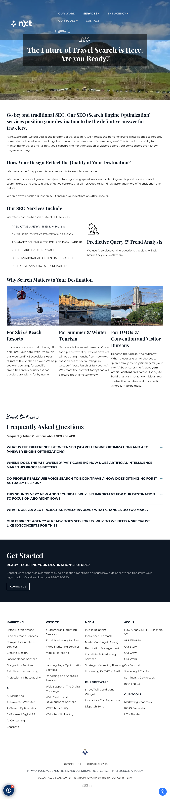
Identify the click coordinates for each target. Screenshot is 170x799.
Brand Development (20, 629)
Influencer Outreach (98, 636)
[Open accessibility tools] (163, 792)
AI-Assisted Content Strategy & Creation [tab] (43, 234)
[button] (8, 790)
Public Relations (95, 629)
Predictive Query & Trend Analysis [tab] (38, 226)
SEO (48, 659)
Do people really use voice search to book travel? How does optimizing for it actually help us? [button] (82, 481)
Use (95, 770)
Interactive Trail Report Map (103, 700)
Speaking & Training (137, 671)
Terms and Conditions (76, 770)
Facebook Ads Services (22, 659)
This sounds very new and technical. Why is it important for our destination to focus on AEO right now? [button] (81, 496)
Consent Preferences (115, 770)
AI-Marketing (15, 695)
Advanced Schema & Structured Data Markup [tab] (47, 242)
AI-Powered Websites (21, 702)
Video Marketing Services (63, 646)
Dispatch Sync (94, 706)
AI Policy (137, 770)
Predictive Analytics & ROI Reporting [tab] (40, 265)
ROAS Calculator (135, 708)
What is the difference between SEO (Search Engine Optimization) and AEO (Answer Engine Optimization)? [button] (77, 449)
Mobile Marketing (57, 652)
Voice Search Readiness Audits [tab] (35, 250)
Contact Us (18, 586)
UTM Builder (132, 714)
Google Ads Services (20, 665)
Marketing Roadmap (138, 702)
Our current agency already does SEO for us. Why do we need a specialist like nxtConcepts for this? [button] (78, 523)
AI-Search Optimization (22, 708)
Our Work (130, 659)
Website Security (57, 708)
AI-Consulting (16, 720)
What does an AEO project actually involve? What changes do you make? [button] (77, 510)
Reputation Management (102, 648)
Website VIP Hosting (59, 714)
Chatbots (13, 726)
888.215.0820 (132, 640)
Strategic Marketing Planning (104, 665)
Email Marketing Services (62, 640)
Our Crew (130, 652)
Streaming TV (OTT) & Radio (103, 671)
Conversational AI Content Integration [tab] (42, 258)
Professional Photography (24, 677)
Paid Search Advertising (22, 671)
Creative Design (17, 652)
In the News (132, 683)
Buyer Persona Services (22, 636)
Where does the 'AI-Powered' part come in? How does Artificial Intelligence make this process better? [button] (79, 465)
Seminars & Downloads (139, 677)
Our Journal (132, 665)
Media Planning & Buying (102, 642)
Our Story (130, 646)
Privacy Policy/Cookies (43, 770)
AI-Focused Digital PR (21, 714)
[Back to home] (22, 23)
